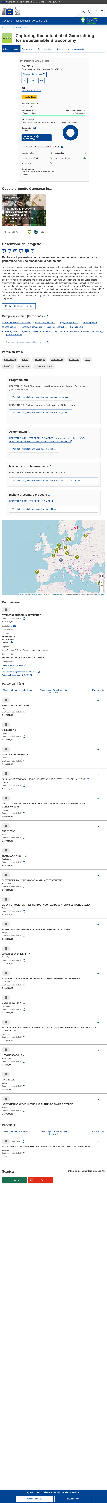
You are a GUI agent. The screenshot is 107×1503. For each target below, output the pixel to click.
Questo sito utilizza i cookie (40, 1492)
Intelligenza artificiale (30, 158)
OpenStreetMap (37, 594)
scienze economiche (56, 327)
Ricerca (96, 11)
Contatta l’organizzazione (25, 665)
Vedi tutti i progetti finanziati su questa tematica (34, 449)
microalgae (40, 359)
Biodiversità (26, 163)
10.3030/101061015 (30, 91)
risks (87, 359)
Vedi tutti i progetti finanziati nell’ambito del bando (35, 509)
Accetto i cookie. (34, 1499)
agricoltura (60, 331)
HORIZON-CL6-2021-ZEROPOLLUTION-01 (30, 501)
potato (25, 359)
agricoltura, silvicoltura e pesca (36, 331)
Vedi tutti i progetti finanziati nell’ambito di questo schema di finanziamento (46, 480)
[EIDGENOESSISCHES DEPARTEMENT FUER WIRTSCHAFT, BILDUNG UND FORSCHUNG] (61, 560)
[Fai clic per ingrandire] (98, 700)
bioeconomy (57, 359)
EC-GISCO (59, 594)
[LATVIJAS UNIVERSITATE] (86, 536)
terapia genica (90, 322)
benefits (8, 366)
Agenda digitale (28, 153)
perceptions (23, 366)
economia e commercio (31, 327)
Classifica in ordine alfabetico (16, 690)
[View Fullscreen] (101, 576)
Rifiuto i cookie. (73, 1499)
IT (26, 251)
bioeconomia (76, 327)
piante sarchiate (14, 334)
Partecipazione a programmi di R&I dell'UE (32, 672)
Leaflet (21, 594)
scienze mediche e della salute (16, 322)
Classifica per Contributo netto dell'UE (53, 691)
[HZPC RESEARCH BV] (59, 545)
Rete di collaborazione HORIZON (28, 675)
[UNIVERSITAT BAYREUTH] (67, 553)
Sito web (18, 668)
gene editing (10, 359)
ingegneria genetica (69, 322)
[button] (90, 11)
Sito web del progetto (35, 74)
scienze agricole (9, 331)
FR (21, 251)
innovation (74, 359)
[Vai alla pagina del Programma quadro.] (7, 38)
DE (4, 251)
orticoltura (74, 331)
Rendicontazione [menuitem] (45, 49)
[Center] (101, 586)
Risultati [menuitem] (60, 49)
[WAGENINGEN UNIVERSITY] (58, 548)
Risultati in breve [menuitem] (28, 49)
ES (15, 251)
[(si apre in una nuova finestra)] (11, 10)
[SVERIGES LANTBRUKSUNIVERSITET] (76, 527)
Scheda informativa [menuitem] (11, 49)
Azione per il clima (62, 158)
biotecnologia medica (45, 322)
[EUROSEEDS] (56, 551)
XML (16, 1180)
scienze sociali (9, 327)
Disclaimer (101, 594)
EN (9, 251)
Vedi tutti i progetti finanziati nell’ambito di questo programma (40, 397)
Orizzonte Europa (20, 27)
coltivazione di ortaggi (93, 331)
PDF (42, 1180)
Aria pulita (59, 153)
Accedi (83, 11)
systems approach (43, 366)
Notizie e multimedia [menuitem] (76, 49)
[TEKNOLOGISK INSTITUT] (68, 539)
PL (33, 251)
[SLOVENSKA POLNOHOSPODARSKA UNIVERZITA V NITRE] (77, 557)
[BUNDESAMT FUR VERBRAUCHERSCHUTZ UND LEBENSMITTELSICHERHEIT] (65, 548)
